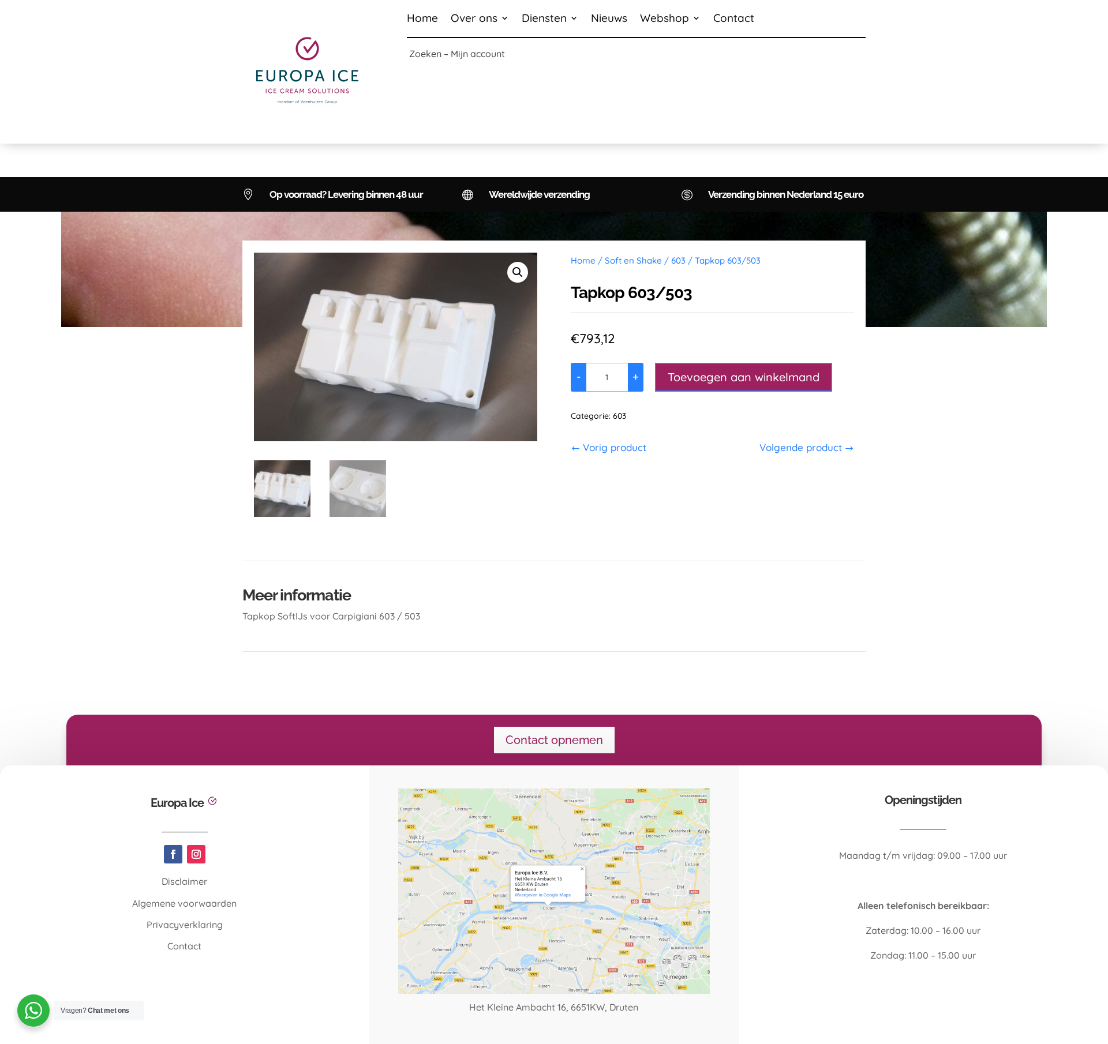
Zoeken (425, 53)
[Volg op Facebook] (173, 854)
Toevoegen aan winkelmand (743, 377)
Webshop (664, 19)
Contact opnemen (554, 740)
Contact (733, 19)
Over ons (474, 19)
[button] (517, 272)
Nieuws (609, 19)
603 (678, 260)
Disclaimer (184, 881)
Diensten (544, 19)
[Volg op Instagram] (196, 854)
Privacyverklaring (185, 924)
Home (422, 19)
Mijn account (478, 53)
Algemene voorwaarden (184, 903)
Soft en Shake (633, 260)
